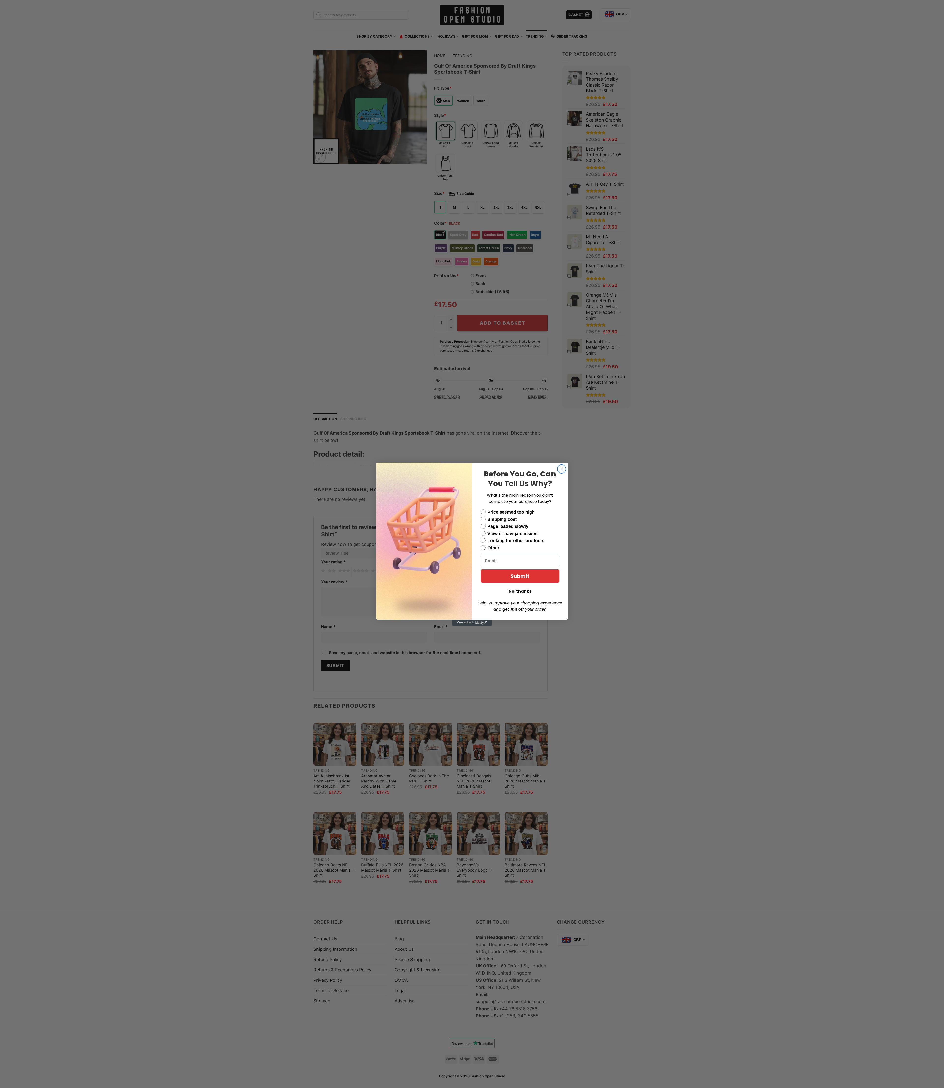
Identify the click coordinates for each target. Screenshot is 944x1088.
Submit (520, 576)
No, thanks (520, 591)
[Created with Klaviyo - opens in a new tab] (472, 623)
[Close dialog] (561, 469)
